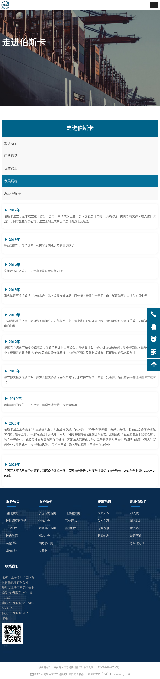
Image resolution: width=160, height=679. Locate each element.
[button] (154, 5)
